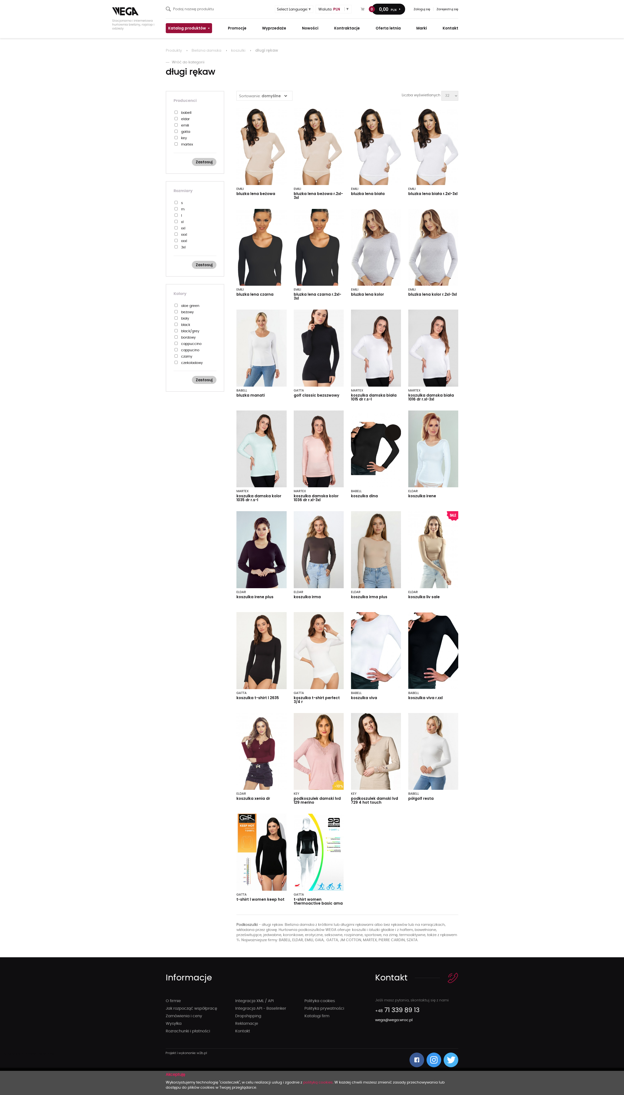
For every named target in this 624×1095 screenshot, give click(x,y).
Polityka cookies (319, 1001)
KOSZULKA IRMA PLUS (369, 596)
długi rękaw (266, 50)
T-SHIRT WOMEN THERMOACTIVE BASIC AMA (318, 901)
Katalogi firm (316, 1016)
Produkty (174, 50)
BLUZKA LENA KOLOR (367, 294)
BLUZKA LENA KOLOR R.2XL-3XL (432, 294)
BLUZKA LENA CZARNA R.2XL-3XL (317, 296)
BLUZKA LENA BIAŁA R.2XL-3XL (433, 193)
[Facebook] (417, 1060)
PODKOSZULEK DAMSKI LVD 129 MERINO (317, 800)
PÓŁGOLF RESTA (421, 798)
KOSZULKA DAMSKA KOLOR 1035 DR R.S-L (258, 497)
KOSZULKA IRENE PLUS (254, 596)
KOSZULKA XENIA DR (253, 798)
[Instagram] (434, 1060)
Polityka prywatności (324, 1008)
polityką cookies (318, 1082)
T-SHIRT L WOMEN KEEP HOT (260, 899)
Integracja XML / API (254, 1001)
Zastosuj (204, 162)
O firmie (173, 1001)
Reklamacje (246, 1024)
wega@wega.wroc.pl (394, 1020)
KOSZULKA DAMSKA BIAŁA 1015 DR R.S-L (374, 397)
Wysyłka (174, 1024)
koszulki (238, 50)
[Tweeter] (451, 1060)
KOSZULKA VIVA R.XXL (425, 697)
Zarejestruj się (447, 9)
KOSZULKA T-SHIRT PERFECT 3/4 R (317, 699)
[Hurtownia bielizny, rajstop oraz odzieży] (136, 11)
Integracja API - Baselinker (260, 1008)
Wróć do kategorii (188, 62)
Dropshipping (248, 1016)
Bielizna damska (206, 50)
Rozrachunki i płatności (188, 1031)
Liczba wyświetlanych (421, 95)
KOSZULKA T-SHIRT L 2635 (257, 697)
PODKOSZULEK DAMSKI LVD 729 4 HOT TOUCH (374, 800)
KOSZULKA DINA (364, 496)
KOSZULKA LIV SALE (424, 596)
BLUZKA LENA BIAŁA (368, 193)
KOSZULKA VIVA (364, 697)
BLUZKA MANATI (250, 395)
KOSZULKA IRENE (422, 496)
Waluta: (329, 9)
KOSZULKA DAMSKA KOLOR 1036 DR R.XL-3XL (316, 497)
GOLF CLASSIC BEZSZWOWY (316, 395)
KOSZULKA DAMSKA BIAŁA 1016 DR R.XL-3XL (431, 397)
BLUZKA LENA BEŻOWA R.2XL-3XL (318, 195)
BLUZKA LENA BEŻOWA (255, 193)
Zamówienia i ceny (184, 1016)
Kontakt (242, 1031)
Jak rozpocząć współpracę (191, 1008)
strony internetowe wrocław (186, 1053)
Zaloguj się (422, 9)
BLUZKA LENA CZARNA (254, 294)
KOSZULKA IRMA (307, 596)
